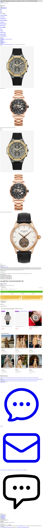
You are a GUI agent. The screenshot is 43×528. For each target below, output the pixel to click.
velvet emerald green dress (19, 377)
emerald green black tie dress (12, 377)
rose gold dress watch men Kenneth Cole (8, 44)
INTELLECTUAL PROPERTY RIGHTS (23, 527)
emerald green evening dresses (27, 377)
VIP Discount (31, 380)
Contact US (1, 382)
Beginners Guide (13, 380)
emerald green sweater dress (4, 377)
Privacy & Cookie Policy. (20, 525)
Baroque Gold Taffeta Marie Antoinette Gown (6, 368)
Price (9, 379)
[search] (0, 4)
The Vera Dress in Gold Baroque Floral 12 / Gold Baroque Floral (21, 368)
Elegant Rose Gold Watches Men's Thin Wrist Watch (7, 326)
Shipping (22, 379)
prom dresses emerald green (35, 377)
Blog (6, 380)
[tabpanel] (21, 277)
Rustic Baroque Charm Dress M (32, 348)
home (1, 44)
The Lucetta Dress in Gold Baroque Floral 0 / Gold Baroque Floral (21, 348)
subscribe (2, 521)
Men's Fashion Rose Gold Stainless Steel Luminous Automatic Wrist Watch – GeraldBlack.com (34, 327)
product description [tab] (2, 274)
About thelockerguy (3, 380)
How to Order (7, 379)
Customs (24, 379)
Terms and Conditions (23, 380)
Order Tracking (28, 379)
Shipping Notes (2, 304)
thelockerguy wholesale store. (8, 527)
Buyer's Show (9, 380)
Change (41, 287)
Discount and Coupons (13, 379)
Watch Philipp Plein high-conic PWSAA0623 (19, 326)
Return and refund (32, 379)
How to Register (2, 379)
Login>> (4, 372)
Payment (19, 379)
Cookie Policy (28, 380)
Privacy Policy (18, 380)
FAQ (4, 382)
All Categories (35, 380)
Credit (17, 379)
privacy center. (2, 526)
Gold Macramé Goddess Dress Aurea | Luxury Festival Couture (7, 348)
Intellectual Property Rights (38, 379)
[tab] (21, 275)
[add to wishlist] (0, 302)
